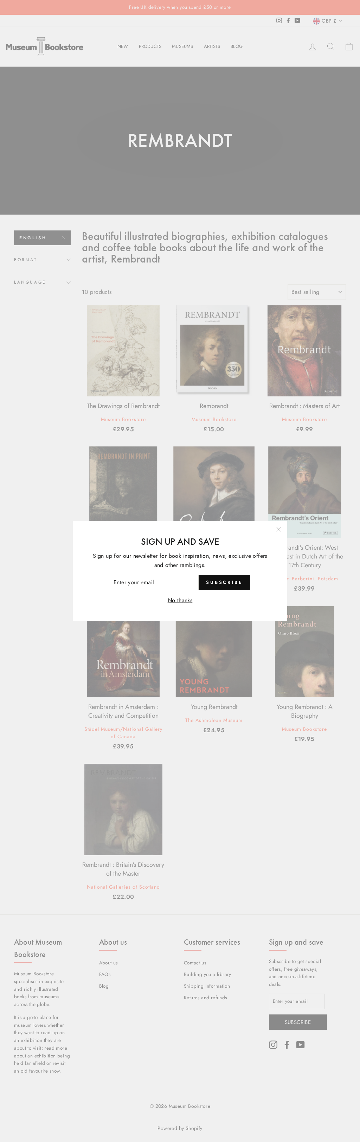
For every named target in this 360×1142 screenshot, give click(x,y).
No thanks (180, 600)
